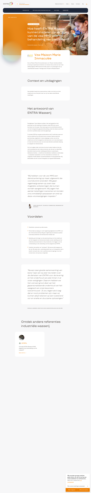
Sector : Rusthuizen (33, 24)
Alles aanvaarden (83, 489)
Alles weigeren (71, 489)
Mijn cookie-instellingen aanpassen (76, 486)
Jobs (67, 4)
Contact (78, 4)
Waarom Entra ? (59, 4)
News (72, 4)
